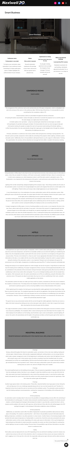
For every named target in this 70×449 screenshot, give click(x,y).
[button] (66, 445)
